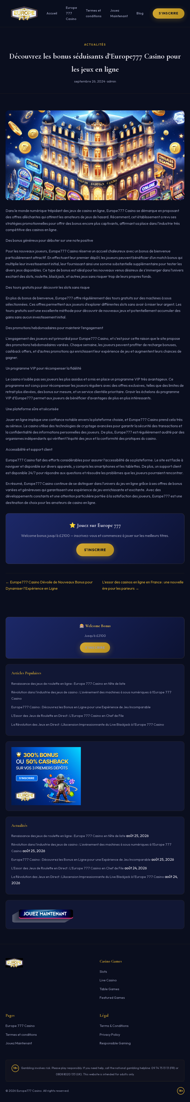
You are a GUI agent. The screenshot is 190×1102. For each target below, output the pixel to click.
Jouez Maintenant (119, 13)
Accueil (52, 13)
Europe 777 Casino (71, 13)
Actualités (95, 44)
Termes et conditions (93, 13)
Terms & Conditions (114, 1026)
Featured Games (112, 998)
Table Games (109, 989)
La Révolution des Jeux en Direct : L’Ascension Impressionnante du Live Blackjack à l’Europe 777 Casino (87, 724)
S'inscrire (168, 13)
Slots (103, 972)
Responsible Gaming (115, 1043)
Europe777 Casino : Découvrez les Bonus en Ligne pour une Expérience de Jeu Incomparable (81, 707)
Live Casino (108, 980)
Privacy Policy (110, 1035)
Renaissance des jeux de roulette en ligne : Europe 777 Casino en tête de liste (68, 684)
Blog (139, 13)
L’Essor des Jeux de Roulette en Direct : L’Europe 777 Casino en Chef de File (67, 716)
